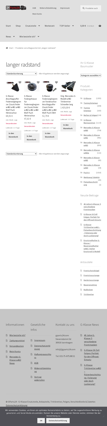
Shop (18, 25)
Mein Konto (37, 14)
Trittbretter (89, 294)
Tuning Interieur (87, 109)
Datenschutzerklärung (16, 405)
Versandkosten (11, 123)
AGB (34, 8)
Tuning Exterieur (91, 103)
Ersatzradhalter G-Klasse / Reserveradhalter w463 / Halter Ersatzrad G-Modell (92, 246)
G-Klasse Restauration (89, 121)
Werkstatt (50, 25)
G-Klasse (87, 98)
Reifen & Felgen (90, 115)
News (8, 36)
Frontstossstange (91, 275)
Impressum (65, 8)
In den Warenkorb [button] (13, 135)
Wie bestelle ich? (28, 36)
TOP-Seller (64, 25)
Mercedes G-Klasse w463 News (15, 359)
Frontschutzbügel (91, 270)
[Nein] (103, 416)
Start (8, 25)
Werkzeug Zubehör (92, 177)
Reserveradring (90, 285)
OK (41, 420)
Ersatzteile (30, 25)
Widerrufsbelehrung (48, 8)
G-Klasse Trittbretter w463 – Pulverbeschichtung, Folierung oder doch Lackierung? (92, 230)
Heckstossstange (91, 280)
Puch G (87, 172)
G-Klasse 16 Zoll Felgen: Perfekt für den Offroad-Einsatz (92, 217)
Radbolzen (88, 289)
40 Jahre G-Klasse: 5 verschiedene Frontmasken (92, 207)
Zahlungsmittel (17, 340)
